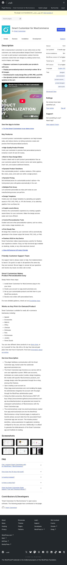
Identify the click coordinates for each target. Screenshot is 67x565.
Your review (50, 108)
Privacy (4, 529)
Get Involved (55, 520)
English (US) (61, 68)
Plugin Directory (6, 8)
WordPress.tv (39, 529)
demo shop (34, 344)
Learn (36, 520)
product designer (60, 83)
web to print (61, 86)
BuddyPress (6, 544)
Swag (53, 529)
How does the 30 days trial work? (13, 472)
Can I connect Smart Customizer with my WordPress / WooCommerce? (14, 465)
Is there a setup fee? (8, 483)
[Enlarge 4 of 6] (12, 450)
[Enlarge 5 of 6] (26, 450)
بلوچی (7, 552)
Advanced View (51, 91)
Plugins (20, 526)
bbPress (5, 541)
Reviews (14, 39)
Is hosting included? (8, 477)
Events (53, 523)
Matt (4, 538)
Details (6, 39)
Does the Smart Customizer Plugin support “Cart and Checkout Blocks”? (14, 488)
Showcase (21, 520)
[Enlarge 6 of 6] (41, 450)
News (3, 523)
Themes (20, 523)
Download (61, 29)
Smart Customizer (19, 31)
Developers (38, 526)
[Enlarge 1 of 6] (12, 441)
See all (63, 108)
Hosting (4, 526)
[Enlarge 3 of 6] (41, 441)
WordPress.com (8, 535)
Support (62, 39)
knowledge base (34, 301)
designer (62, 72)
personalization (61, 76)
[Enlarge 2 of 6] (26, 441)
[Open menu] (64, 2)
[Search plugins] (20, 18)
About (4, 520)
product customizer (60, 79)
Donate (54, 526)
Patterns (21, 529)
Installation (25, 39)
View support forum (52, 124)
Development (37, 39)
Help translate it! (48, 13)
